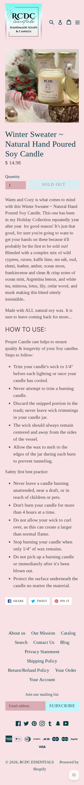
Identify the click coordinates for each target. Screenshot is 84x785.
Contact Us (43, 642)
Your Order (65, 670)
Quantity (12, 176)
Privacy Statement (42, 651)
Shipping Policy (42, 660)
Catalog (68, 632)
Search (21, 642)
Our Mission (43, 632)
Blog (64, 642)
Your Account (42, 679)
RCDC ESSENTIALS (37, 762)
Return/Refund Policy (28, 670)
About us (16, 632)
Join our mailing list (42, 694)
